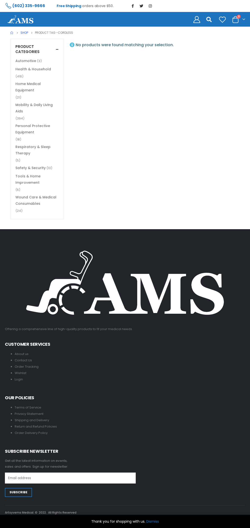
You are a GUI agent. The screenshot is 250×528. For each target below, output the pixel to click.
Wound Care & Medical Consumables (35, 200)
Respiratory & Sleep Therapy (33, 150)
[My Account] (196, 19)
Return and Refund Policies (36, 426)
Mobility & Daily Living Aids (34, 108)
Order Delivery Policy (31, 433)
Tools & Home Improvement (28, 179)
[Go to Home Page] (12, 33)
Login (19, 379)
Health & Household (33, 69)
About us (22, 354)
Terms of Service (28, 407)
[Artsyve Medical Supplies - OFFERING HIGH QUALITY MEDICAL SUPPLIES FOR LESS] (20, 19)
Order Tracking (27, 366)
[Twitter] (141, 6)
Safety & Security (30, 167)
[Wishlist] (222, 19)
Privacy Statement (29, 413)
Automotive (25, 60)
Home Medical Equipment (28, 87)
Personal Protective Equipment (32, 129)
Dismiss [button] (152, 521)
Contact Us (23, 360)
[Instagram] (150, 6)
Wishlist (20, 373)
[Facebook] (132, 6)
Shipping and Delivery (32, 420)
